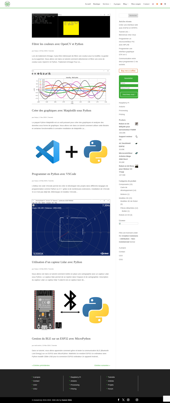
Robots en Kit (124, 215)
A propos (117, 4)
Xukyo (36, 51)
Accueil (88, 4)
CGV (121, 256)
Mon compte (136, 4)
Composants (124, 184)
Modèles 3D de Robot (129, 201)
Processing (123, 111)
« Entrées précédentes (41, 365)
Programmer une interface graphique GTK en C (126, 52)
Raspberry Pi (124, 103)
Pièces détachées (127, 208)
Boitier (124, 211)
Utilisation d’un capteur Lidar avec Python (57, 262)
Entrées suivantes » (102, 365)
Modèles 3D (123, 198)
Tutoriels (51, 51)
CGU (121, 259)
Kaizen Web (67, 400)
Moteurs (123, 194)
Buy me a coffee (128, 71)
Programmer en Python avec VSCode (54, 173)
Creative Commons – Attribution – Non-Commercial (128, 239)
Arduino (122, 107)
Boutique (96, 4)
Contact (146, 4)
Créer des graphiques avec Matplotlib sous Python (61, 110)
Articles (111, 381)
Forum (110, 389)
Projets (111, 385)
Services (106, 4)
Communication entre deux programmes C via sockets (128, 62)
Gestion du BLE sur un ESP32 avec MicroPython (61, 338)
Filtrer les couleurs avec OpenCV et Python (57, 44)
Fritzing (122, 114)
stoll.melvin (37, 345)
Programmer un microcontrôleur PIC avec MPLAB (127, 42)
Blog (125, 4)
